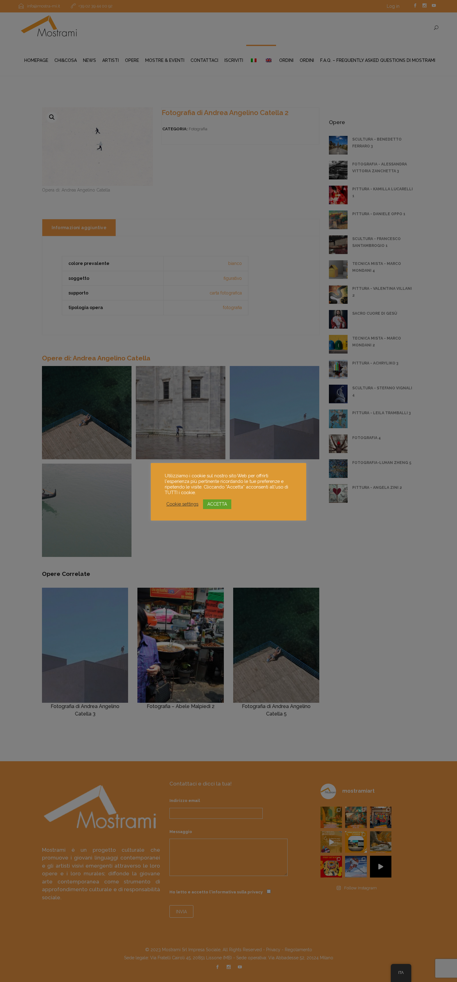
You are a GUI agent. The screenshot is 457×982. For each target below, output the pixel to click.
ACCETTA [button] (217, 504)
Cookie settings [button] (182, 504)
